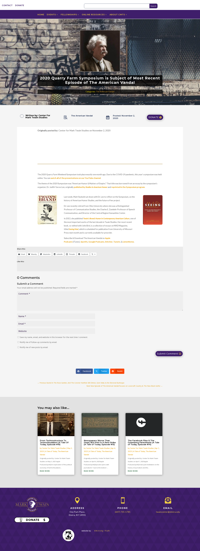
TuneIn (116, 242)
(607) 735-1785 (122, 512)
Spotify (84, 242)
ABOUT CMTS (117, 15)
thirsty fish (101, 530)
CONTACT (7, 5)
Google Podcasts (96, 242)
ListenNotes (128, 242)
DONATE (19, 5)
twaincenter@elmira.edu (168, 512)
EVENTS (51, 15)
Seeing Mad (73, 229)
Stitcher (109, 242)
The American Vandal (105, 91)
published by (90, 187)
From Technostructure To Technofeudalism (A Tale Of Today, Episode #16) (54, 442)
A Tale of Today (51, 451)
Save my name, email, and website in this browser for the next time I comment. (54, 337)
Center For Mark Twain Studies (37, 116)
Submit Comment (167, 353)
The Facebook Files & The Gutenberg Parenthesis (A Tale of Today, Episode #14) (143, 442)
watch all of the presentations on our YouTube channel (76, 178)
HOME (41, 15)
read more (45, 471)
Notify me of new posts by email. (34, 347)
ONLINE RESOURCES (93, 15)
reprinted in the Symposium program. (128, 187)
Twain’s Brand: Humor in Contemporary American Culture (106, 218)
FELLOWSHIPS (69, 15)
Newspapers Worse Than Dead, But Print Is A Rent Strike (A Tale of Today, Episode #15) (100, 442)
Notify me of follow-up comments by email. (38, 342)
